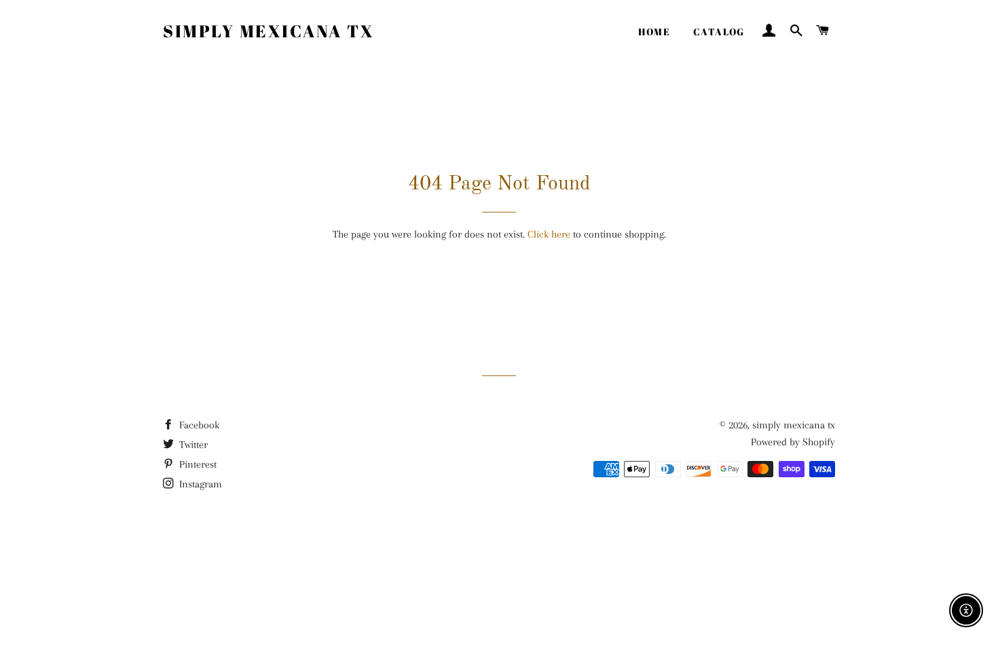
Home (654, 31)
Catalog (719, 31)
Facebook (198, 425)
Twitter (192, 445)
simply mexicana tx (268, 31)
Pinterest (197, 464)
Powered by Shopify (793, 442)
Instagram (199, 484)
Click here (549, 234)
